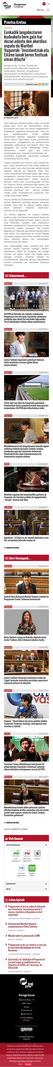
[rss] (40, 84)
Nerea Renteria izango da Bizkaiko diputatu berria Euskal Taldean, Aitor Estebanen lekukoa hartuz (25, 638)
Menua (40, 9)
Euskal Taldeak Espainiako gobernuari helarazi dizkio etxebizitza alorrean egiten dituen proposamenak (24, 362)
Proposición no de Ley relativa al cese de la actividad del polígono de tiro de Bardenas (27, 947)
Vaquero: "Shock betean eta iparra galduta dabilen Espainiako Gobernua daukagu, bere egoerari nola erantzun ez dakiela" (25, 723)
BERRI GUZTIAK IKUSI (12, 547)
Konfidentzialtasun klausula (26, 1037)
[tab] (26, 845)
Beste (8, 889)
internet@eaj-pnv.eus (27, 1018)
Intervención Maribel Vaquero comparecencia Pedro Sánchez (22, 925)
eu (44, 3)
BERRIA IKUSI (12, 307)
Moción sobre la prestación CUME (24, 935)
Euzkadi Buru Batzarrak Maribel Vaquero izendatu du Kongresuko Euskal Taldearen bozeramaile (26, 598)
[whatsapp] (42, 84)
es (49, 3)
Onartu (28, 1064)
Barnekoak (10, 884)
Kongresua (27, 995)
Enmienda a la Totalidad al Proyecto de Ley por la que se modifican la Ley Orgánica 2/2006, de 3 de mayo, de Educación (26, 963)
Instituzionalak (13, 845)
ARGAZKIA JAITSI (12, 118)
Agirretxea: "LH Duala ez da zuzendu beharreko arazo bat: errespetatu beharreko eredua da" (26, 539)
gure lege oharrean (25, 1061)
